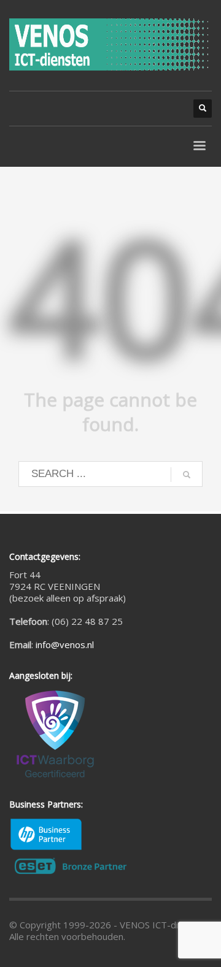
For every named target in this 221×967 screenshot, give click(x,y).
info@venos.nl (65, 644)
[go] (187, 474)
